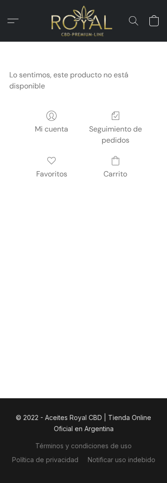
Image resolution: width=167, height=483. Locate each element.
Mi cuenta (51, 129)
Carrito (115, 174)
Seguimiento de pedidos (115, 134)
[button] (83, 21)
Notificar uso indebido (121, 460)
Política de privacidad (45, 460)
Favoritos (51, 174)
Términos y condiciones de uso (83, 446)
